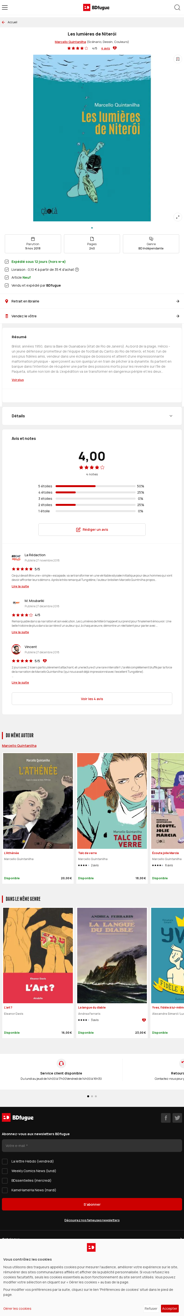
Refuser (151, 1308)
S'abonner (92, 1204)
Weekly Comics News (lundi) (34, 1170)
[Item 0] (92, 228)
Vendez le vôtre (24, 316)
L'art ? (8, 1007)
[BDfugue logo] (96, 7)
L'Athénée (11, 853)
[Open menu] (5, 7)
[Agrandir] (177, 217)
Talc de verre (87, 853)
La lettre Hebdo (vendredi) (33, 1161)
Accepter (169, 1308)
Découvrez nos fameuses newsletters (92, 1220)
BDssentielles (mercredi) (32, 1180)
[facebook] (166, 1118)
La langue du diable (92, 1007)
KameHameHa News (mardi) (34, 1190)
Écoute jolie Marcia (165, 853)
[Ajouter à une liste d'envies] (177, 59)
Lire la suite (20, 586)
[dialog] (92, 1277)
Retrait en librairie (25, 301)
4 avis (105, 48)
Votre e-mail (16, 1145)
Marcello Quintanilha (70, 42)
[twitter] (177, 1118)
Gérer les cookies (17, 1308)
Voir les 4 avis (92, 698)
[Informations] (77, 269)
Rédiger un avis (95, 529)
